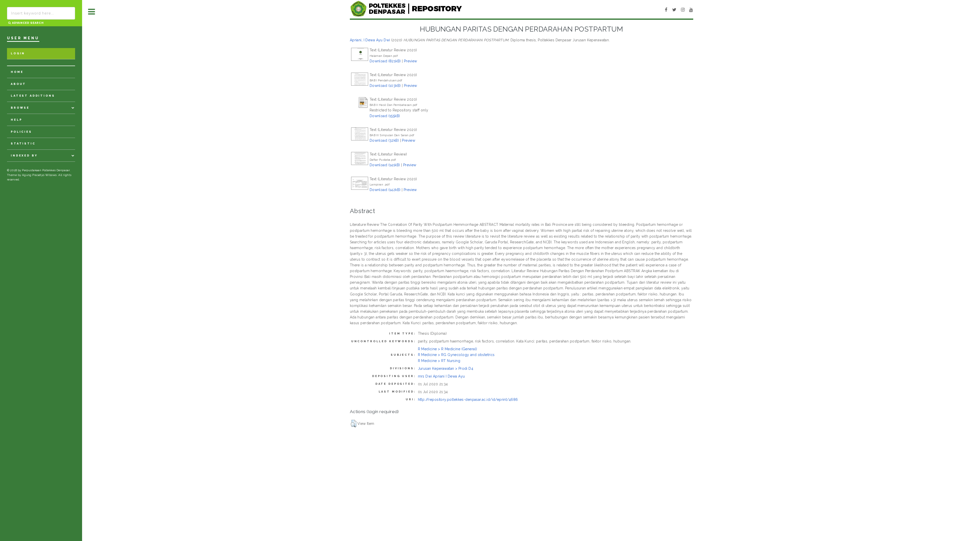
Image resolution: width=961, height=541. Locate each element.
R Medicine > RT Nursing (439, 361)
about (18, 84)
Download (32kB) (384, 140)
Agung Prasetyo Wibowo (39, 175)
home (17, 72)
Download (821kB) (385, 61)
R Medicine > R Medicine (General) (447, 349)
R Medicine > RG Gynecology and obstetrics (456, 355)
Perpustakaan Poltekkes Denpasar (46, 170)
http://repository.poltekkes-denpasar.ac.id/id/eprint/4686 (468, 400)
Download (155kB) (385, 116)
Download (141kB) (385, 165)
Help (16, 119)
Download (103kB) (385, 86)
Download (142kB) (385, 190)
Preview (410, 61)
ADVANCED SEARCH (27, 23)
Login (18, 53)
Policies (21, 131)
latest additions (33, 95)
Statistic (23, 143)
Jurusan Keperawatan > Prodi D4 (445, 369)
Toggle (91, 12)
